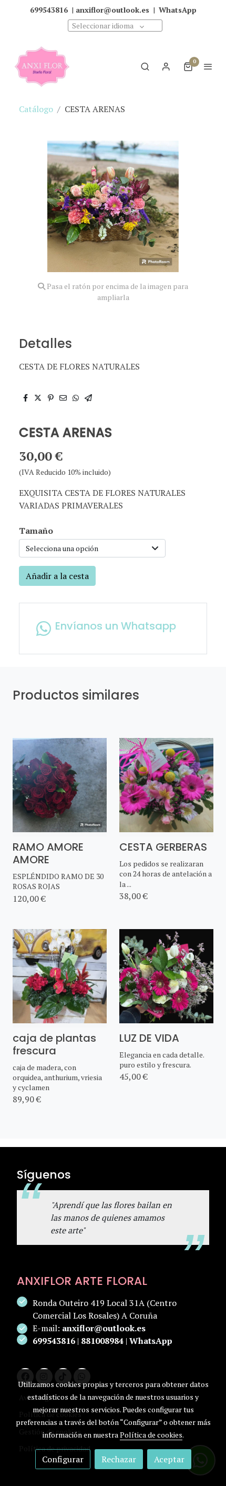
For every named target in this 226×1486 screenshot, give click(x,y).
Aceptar (169, 1459)
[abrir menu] (208, 66)
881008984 (102, 1341)
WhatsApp (150, 1341)
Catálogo (36, 109)
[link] (42, 66)
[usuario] (166, 66)
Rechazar (118, 1459)
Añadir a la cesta (57, 576)
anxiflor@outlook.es (104, 1328)
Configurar (63, 1459)
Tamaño (36, 530)
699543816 (54, 1341)
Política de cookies (151, 1435)
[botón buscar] (145, 66)
